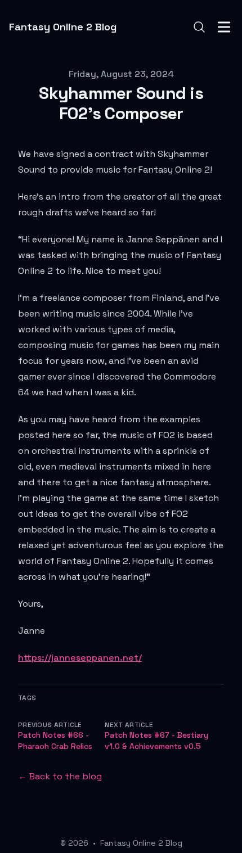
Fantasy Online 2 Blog (141, 843)
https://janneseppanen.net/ (80, 658)
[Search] (199, 27)
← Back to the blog (60, 776)
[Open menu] (224, 27)
